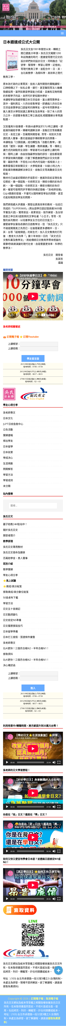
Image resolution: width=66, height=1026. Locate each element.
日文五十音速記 (11, 609)
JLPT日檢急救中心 (13, 424)
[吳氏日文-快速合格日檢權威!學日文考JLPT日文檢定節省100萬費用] (33, 28)
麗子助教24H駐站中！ (15, 524)
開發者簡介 (9, 535)
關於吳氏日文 (10, 530)
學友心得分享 (10, 575)
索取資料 (8, 654)
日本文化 (8, 418)
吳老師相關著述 (11, 326)
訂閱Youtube (31, 336)
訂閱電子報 (13, 336)
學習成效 (8, 480)
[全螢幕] (58, 762)
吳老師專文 (9, 412)
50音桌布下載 (10, 597)
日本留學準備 (10, 631)
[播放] (7, 762)
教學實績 (8, 569)
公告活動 (8, 429)
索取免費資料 (10, 986)
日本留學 (8, 446)
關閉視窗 (8, 269)
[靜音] (54, 762)
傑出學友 (8, 440)
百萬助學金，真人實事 (15, 558)
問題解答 (8, 469)
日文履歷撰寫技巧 (13, 625)
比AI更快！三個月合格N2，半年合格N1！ (26, 648)
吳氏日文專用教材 (13, 547)
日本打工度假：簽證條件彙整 (19, 637)
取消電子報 (52, 998)
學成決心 (8, 457)
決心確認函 (9, 665)
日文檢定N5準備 (12, 620)
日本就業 (8, 452)
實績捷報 (8, 435)
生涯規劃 (8, 463)
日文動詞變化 (10, 614)
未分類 (6, 486)
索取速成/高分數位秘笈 (16, 592)
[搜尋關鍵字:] (33, 506)
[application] (33, 748)
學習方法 (8, 474)
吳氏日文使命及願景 (14, 552)
